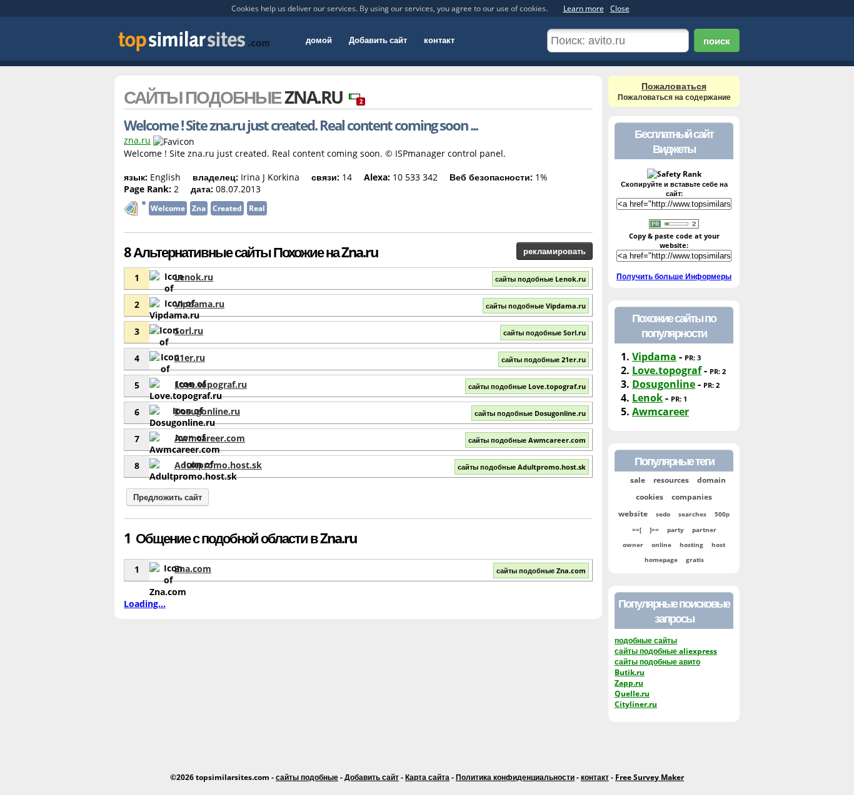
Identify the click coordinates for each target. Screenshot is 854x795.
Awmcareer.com (209, 438)
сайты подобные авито (657, 661)
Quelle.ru (632, 693)
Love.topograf (666, 370)
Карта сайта (427, 777)
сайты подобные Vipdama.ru (536, 305)
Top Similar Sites (194, 41)
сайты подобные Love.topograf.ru (527, 386)
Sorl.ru (188, 331)
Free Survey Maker (649, 777)
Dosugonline (663, 384)
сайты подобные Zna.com (541, 570)
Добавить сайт (378, 40)
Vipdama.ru (199, 304)
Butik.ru (630, 672)
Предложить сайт (167, 497)
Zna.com (192, 569)
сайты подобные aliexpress (666, 651)
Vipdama (654, 356)
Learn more (583, 8)
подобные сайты (646, 640)
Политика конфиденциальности (515, 777)
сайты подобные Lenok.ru (540, 279)
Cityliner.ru (636, 704)
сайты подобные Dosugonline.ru (530, 413)
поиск (716, 40)
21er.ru (189, 357)
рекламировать (554, 251)
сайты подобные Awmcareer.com (527, 440)
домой (319, 40)
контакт (439, 40)
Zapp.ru (629, 683)
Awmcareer (660, 411)
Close (620, 8)
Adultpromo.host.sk (218, 465)
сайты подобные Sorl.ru (544, 332)
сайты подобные (307, 777)
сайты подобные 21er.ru (543, 359)
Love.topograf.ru (210, 384)
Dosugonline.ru (207, 411)
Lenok (647, 398)
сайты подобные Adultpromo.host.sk (522, 467)
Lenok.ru (193, 277)
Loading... (145, 604)
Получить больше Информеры (673, 276)
